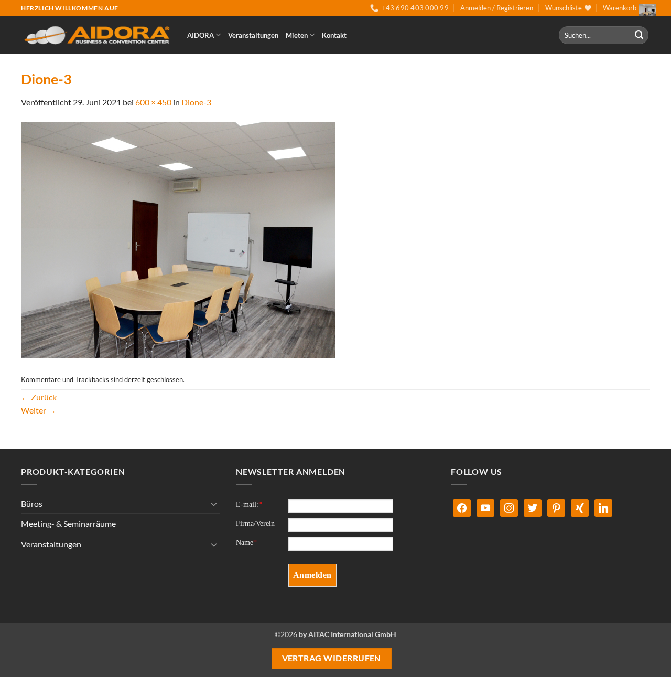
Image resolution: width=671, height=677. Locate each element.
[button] (496, 8)
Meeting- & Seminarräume (68, 523)
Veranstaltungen (253, 35)
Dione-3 (196, 102)
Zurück (39, 397)
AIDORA (200, 35)
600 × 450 (153, 102)
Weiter (38, 410)
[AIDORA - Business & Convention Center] (96, 35)
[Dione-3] (178, 239)
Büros (31, 504)
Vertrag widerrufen (331, 658)
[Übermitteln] (639, 35)
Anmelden (312, 574)
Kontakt (334, 35)
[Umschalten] (214, 504)
